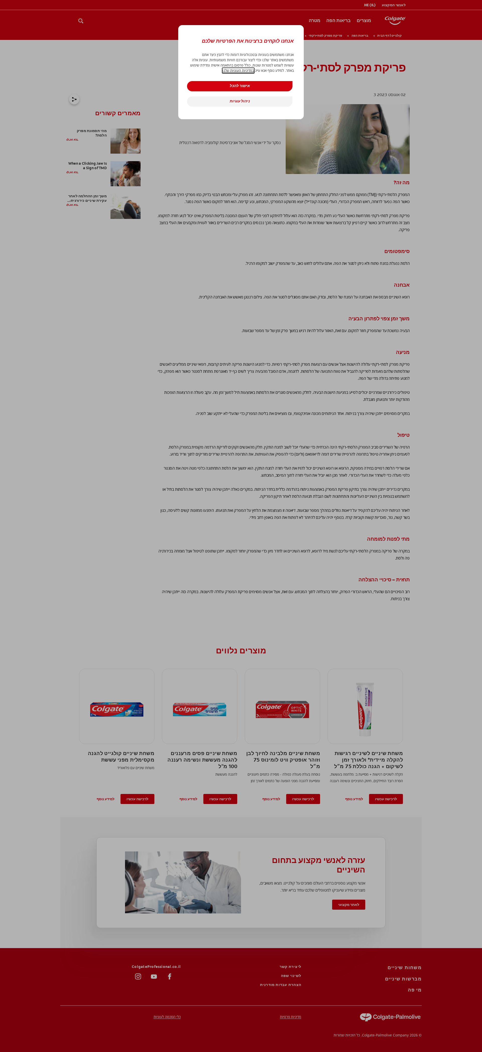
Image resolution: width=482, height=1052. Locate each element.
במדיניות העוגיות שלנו (238, 70)
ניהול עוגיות (240, 101)
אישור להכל (240, 86)
